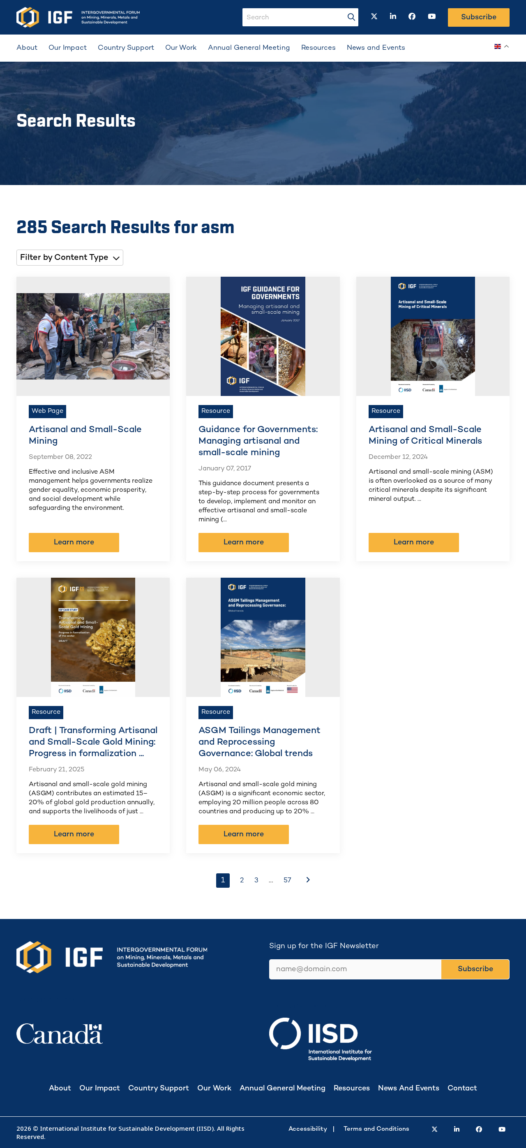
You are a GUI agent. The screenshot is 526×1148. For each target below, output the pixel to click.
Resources (318, 48)
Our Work (181, 48)
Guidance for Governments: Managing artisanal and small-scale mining (258, 441)
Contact (462, 1088)
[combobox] (69, 258)
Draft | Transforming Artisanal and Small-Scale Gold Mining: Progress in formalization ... (93, 742)
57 (287, 880)
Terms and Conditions (376, 1129)
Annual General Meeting (249, 48)
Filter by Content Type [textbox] (64, 258)
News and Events (376, 48)
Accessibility (307, 1129)
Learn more (74, 542)
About (26, 48)
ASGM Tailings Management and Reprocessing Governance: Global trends (259, 742)
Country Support (126, 48)
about (60, 1088)
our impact (99, 1088)
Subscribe (478, 17)
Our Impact (67, 48)
